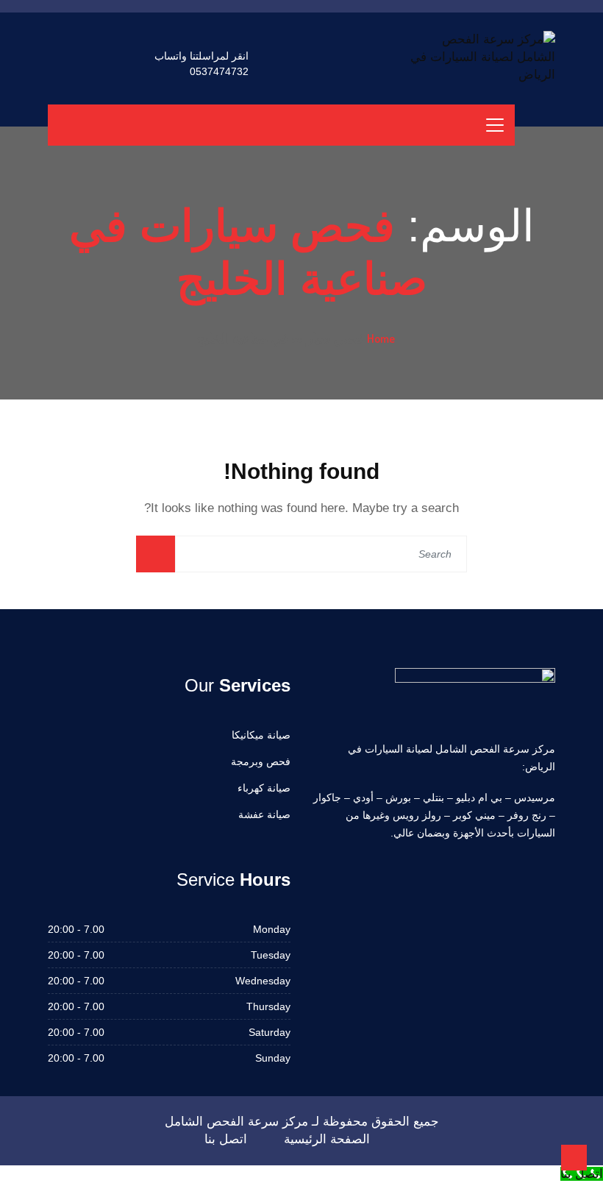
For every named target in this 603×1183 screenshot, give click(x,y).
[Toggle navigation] (495, 125)
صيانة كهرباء (264, 788)
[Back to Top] (574, 1157)
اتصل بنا (225, 1139)
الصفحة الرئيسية (327, 1139)
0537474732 (219, 71)
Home (381, 338)
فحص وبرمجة (260, 761)
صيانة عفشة (264, 814)
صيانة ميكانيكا (261, 735)
